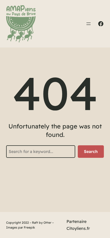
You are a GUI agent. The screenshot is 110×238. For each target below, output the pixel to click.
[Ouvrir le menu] (88, 24)
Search (91, 151)
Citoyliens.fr (78, 228)
